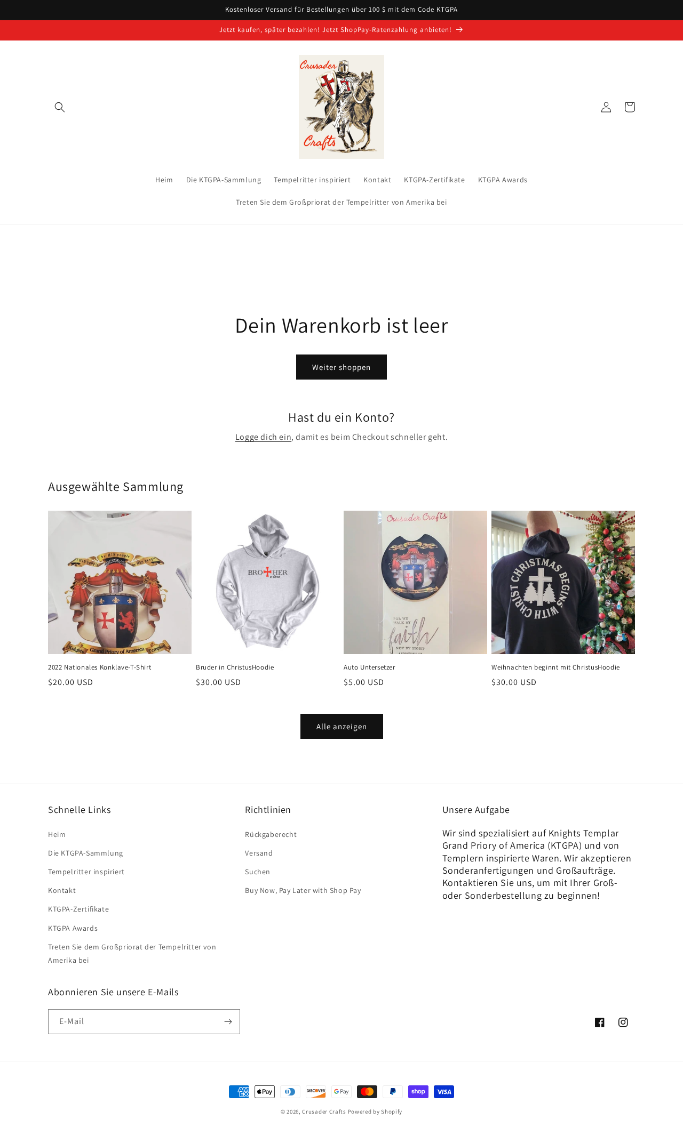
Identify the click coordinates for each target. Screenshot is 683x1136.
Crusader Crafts (324, 1111)
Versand (259, 853)
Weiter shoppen (341, 367)
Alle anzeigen (341, 726)
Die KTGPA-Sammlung (85, 853)
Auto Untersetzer (369, 667)
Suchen (258, 871)
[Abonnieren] (228, 1021)
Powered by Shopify (375, 1111)
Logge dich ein (263, 436)
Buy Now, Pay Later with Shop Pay (303, 890)
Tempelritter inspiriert (86, 871)
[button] (60, 107)
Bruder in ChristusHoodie (235, 667)
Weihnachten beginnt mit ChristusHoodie (555, 667)
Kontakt (62, 890)
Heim (57, 834)
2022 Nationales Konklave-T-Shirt (99, 667)
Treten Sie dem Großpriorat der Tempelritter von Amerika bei (132, 953)
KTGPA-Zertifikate (78, 909)
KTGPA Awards (73, 928)
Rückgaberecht (271, 834)
